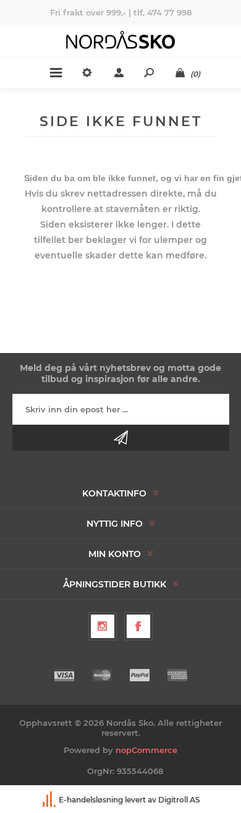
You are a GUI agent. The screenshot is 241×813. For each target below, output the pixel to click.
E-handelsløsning (91, 799)
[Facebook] (138, 626)
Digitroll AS (179, 799)
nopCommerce (146, 750)
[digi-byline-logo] (50, 799)
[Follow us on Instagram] (102, 626)
